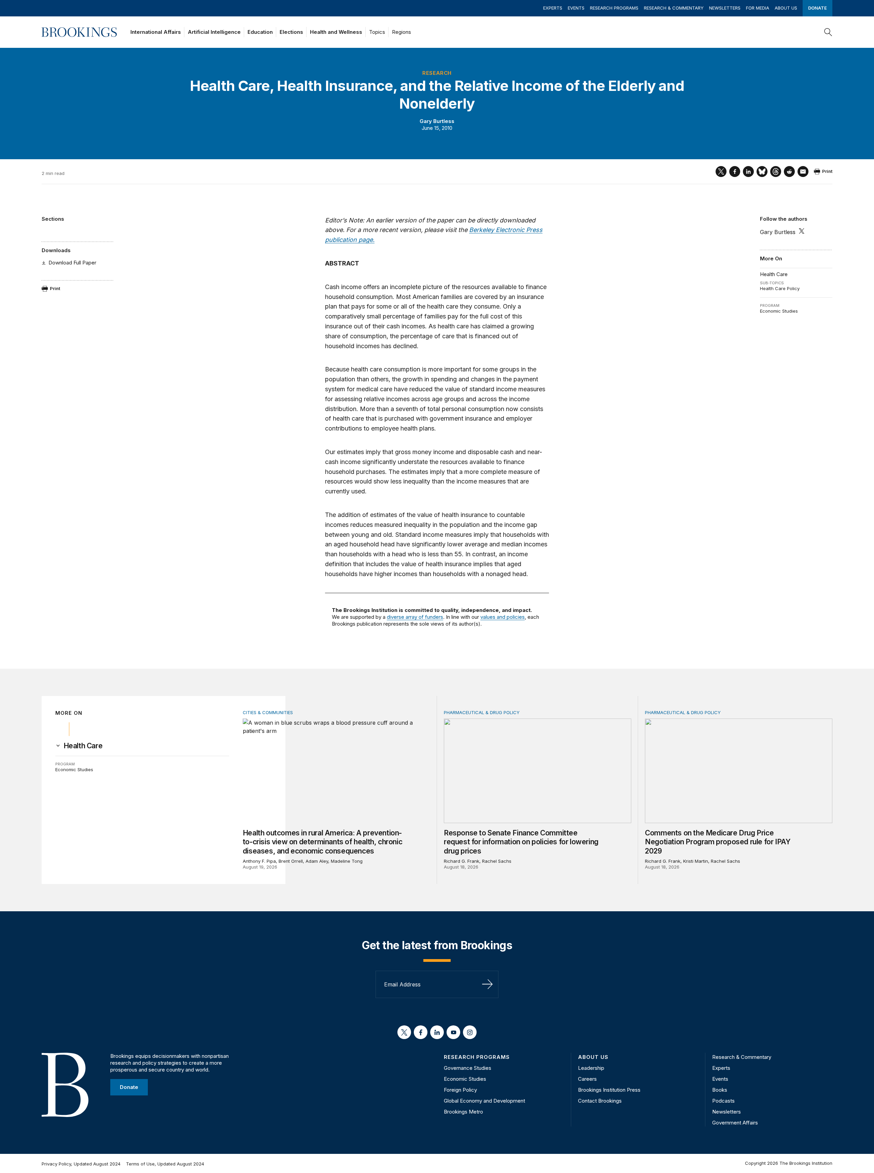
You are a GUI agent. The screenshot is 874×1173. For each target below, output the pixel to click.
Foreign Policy (460, 1090)
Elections (291, 32)
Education (260, 32)
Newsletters (725, 8)
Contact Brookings (600, 1100)
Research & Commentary (674, 8)
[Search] (828, 32)
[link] (83, 745)
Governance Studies (467, 1068)
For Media (757, 8)
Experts (552, 8)
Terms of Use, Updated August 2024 (165, 1164)
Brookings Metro (463, 1111)
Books (719, 1090)
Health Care (774, 274)
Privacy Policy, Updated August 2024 (81, 1164)
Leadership (591, 1068)
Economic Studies (779, 311)
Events (576, 8)
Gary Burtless (437, 121)
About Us (786, 8)
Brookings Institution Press (609, 1090)
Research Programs (614, 8)
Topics (377, 32)
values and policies (502, 617)
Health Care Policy (780, 288)
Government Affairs (735, 1122)
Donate (817, 8)
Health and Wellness (336, 32)
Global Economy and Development (484, 1100)
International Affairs (155, 32)
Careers (587, 1079)
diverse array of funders (415, 617)
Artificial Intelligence (214, 32)
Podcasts (723, 1100)
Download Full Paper (72, 262)
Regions (401, 32)
